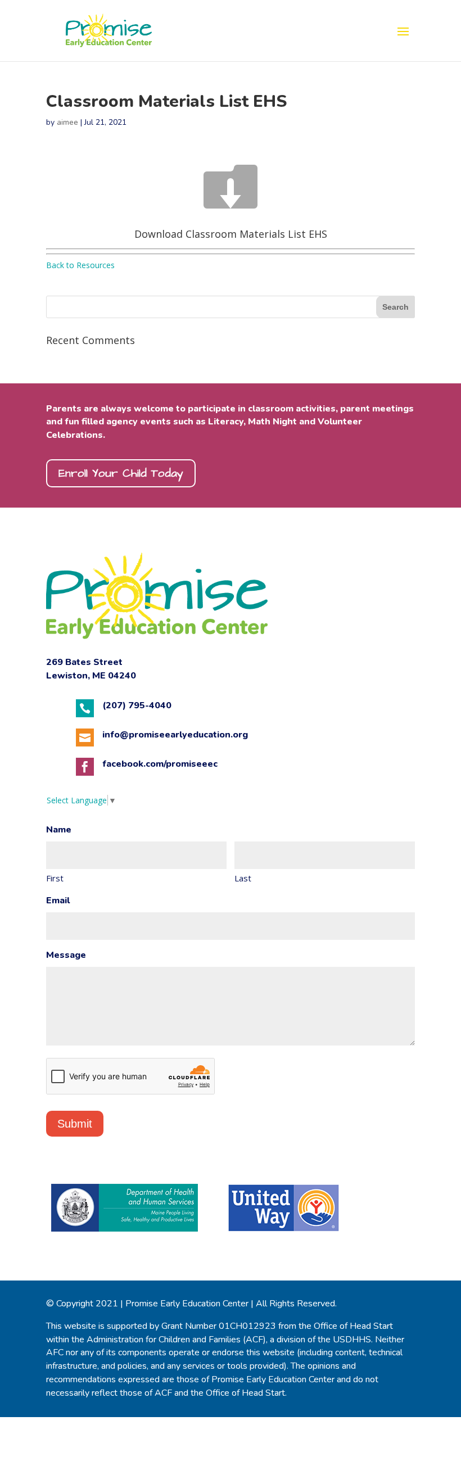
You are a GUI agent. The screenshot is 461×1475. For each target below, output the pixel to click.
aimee (67, 122)
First (55, 878)
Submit (74, 1123)
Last (242, 878)
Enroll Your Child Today (120, 473)
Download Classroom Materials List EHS (230, 234)
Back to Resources (80, 265)
